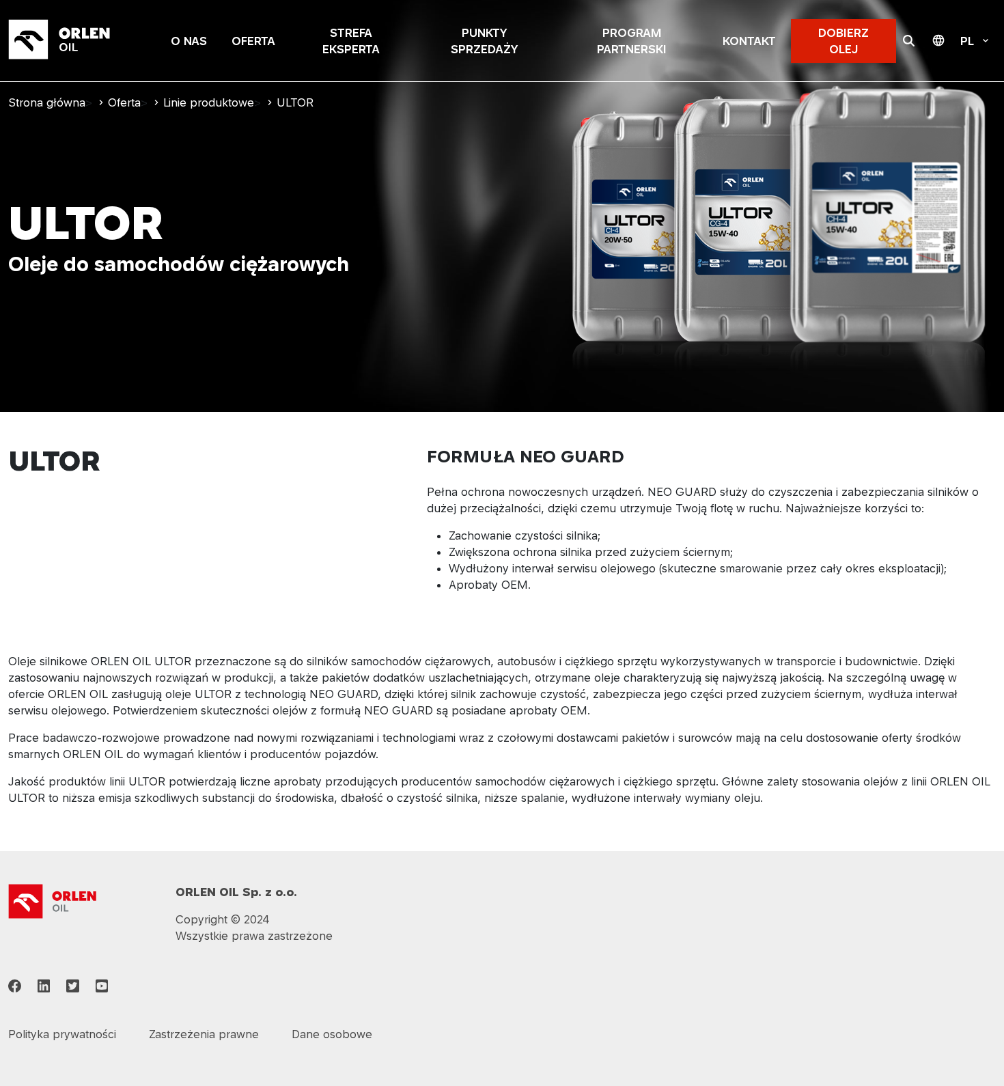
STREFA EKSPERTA (351, 41)
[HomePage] (76, 41)
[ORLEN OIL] (52, 900)
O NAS (189, 41)
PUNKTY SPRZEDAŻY (484, 41)
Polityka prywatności (62, 1034)
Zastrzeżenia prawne (204, 1034)
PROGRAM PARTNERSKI (632, 41)
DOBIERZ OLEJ (843, 41)
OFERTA (253, 41)
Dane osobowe (332, 1034)
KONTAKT (749, 41)
